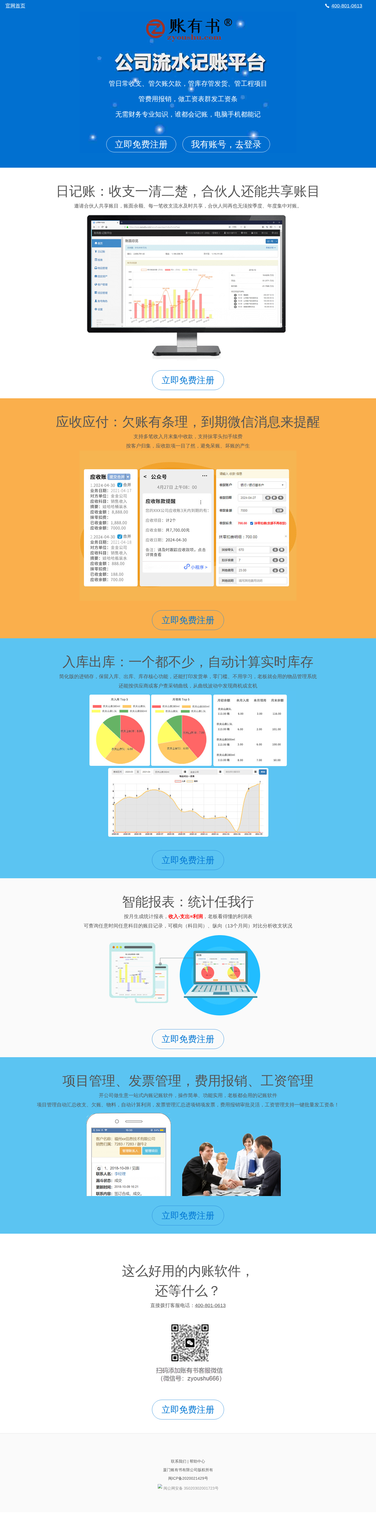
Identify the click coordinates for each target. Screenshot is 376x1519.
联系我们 (178, 1461)
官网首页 (15, 6)
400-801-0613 (346, 6)
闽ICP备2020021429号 (188, 1478)
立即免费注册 (188, 380)
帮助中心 (197, 1461)
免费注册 (141, 144)
